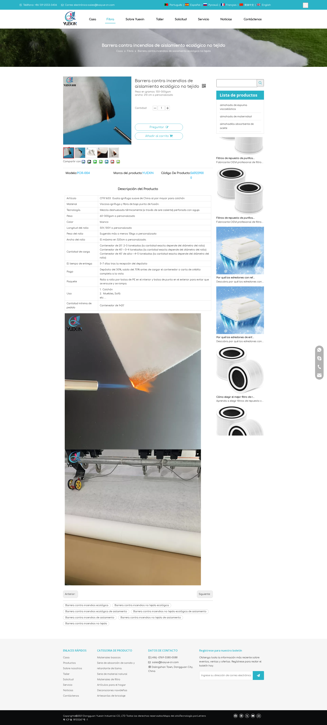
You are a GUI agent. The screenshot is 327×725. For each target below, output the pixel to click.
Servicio (67, 685)
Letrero (201, 716)
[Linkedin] (241, 716)
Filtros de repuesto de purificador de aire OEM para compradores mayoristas (235, 149)
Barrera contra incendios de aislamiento (89, 617)
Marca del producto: (127, 173)
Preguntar (157, 127)
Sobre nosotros (72, 668)
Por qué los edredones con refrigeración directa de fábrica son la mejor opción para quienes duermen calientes (235, 269)
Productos (69, 663)
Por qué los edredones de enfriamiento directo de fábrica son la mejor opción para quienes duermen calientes (235, 328)
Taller (66, 674)
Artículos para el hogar (111, 685)
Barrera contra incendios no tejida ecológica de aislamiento (169, 611)
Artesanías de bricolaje (111, 696)
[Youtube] (253, 716)
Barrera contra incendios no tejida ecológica (141, 605)
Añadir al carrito (157, 136)
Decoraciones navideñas (112, 690)
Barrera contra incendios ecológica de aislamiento (96, 611)
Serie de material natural (112, 674)
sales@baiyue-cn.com (101, 5)
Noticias (68, 690)
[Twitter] (247, 716)
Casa (66, 657)
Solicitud (68, 679)
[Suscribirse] (258, 675)
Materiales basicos (109, 657)
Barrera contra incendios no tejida (86, 623)
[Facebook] (235, 716)
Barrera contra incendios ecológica (86, 605)
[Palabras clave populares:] (305, 5)
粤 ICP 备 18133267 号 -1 (75, 720)
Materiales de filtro (108, 679)
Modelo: (71, 173)
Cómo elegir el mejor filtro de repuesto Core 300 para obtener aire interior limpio (235, 388)
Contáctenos (71, 696)
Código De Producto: (175, 173)
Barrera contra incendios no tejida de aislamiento (150, 617)
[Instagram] (258, 716)
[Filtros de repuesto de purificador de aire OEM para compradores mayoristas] (240, 145)
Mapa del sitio (171, 716)
